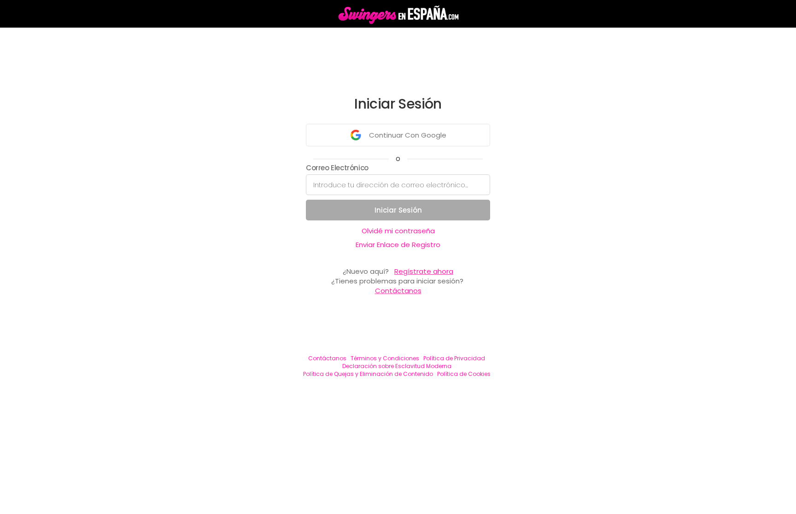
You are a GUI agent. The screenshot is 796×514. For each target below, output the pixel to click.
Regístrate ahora (423, 271)
